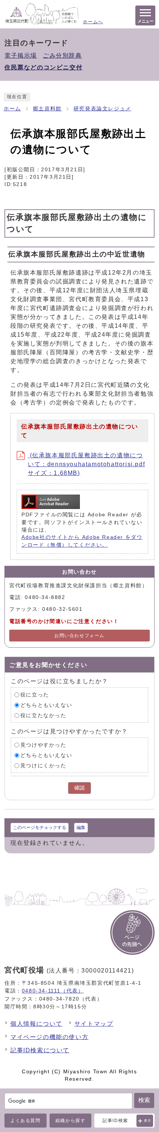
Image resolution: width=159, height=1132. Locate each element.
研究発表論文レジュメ (102, 108)
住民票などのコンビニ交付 (43, 67)
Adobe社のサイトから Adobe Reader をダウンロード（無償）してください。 (81, 540)
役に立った (34, 695)
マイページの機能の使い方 (49, 1037)
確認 (79, 788)
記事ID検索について (40, 1050)
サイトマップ (94, 1024)
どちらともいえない (46, 705)
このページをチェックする (39, 827)
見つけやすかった (43, 745)
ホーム (12, 108)
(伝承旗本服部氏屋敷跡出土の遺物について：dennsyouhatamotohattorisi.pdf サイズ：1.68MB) (86, 464)
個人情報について (36, 1024)
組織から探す (70, 1120)
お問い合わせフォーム (79, 635)
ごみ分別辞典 (62, 55)
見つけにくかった (43, 765)
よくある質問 (25, 1120)
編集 (81, 827)
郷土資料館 (47, 108)
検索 (144, 1100)
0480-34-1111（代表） (53, 991)
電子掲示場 (20, 55)
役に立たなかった (43, 715)
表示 (148, 1120)
